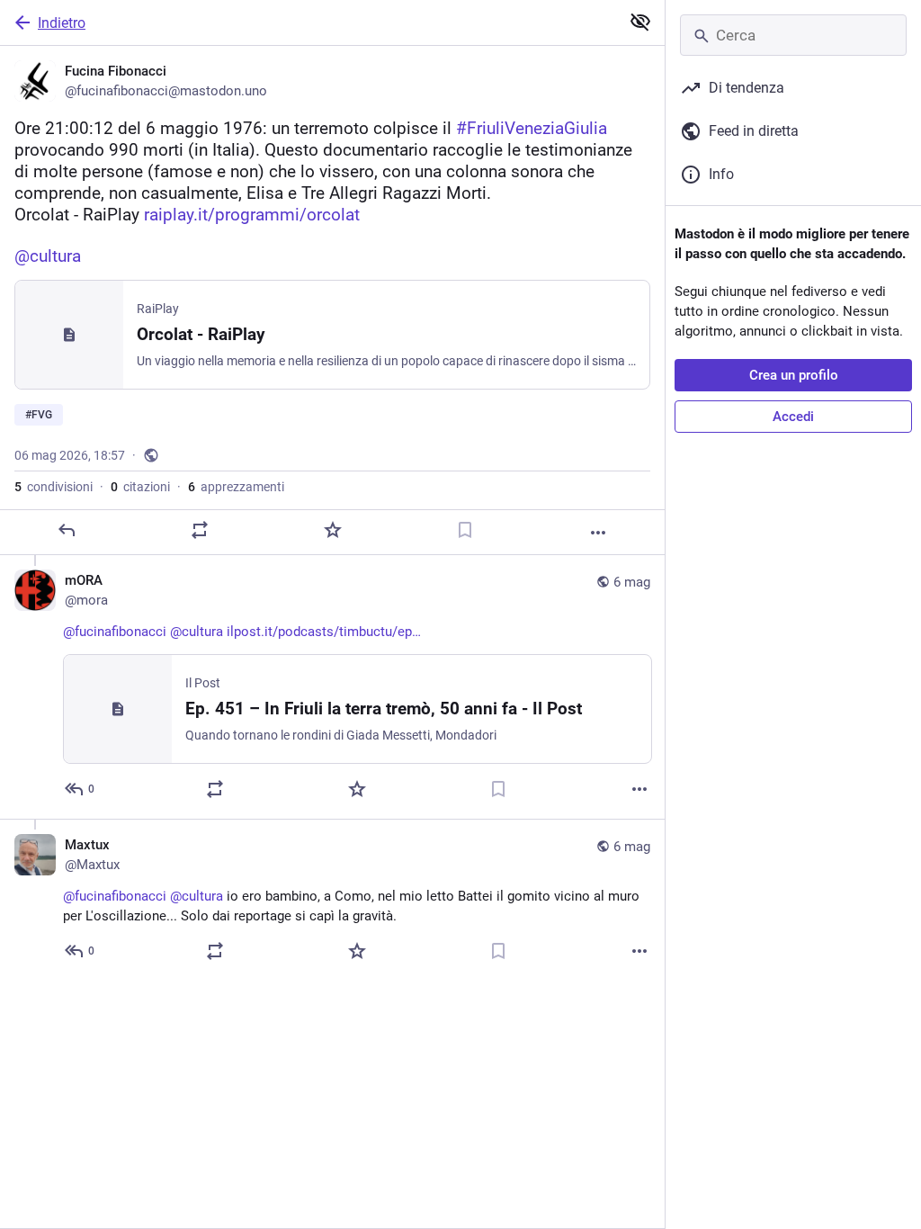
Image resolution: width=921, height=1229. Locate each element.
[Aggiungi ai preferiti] (333, 530)
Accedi (793, 416)
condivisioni (53, 487)
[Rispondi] (66, 530)
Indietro (61, 22)
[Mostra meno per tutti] (640, 21)
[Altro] (598, 532)
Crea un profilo (793, 375)
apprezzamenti (236, 487)
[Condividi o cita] (199, 530)
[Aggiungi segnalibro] (465, 530)
